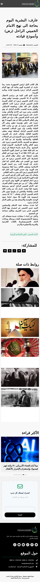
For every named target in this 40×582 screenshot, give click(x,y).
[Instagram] (27, 544)
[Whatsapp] (14, 544)
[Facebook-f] (32, 544)
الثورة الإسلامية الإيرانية (18, 234)
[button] (1, 3)
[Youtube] (19, 544)
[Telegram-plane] (23, 544)
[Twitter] (36, 544)
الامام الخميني (32, 234)
